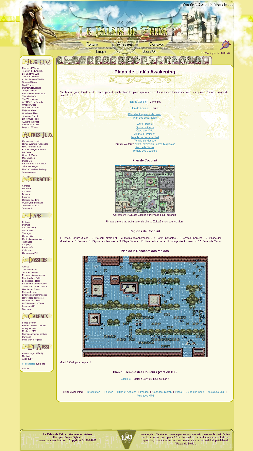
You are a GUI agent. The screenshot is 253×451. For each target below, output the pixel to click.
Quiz (24, 203)
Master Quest (31, 116)
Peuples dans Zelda (31, 278)
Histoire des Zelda (31, 289)
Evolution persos (30, 295)
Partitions (26, 337)
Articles (25, 266)
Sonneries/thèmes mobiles (34, 334)
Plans (178, 391)
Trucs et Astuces (126, 391)
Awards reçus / (29, 353)
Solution (108, 391)
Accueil (25, 368)
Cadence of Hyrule (31, 141)
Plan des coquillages (145, 117)
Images (144, 391)
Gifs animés (28, 230)
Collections (27, 250)
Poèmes (26, 225)
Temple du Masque (145, 140)
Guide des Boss (195, 391)
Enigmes (26, 197)
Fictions (26, 222)
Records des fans (30, 200)
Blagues (26, 194)
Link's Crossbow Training (34, 169)
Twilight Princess (30, 90)
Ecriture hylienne (30, 292)
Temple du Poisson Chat (145, 137)
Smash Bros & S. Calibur (34, 163)
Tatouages (27, 242)
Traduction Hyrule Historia (34, 286)
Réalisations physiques (33, 239)
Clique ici (126, 378)
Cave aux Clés (144, 130)
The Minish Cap (29, 96)
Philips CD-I (27, 161)
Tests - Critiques (30, 272)
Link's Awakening (30, 119)
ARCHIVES (27, 359)
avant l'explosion (144, 144)
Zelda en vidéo (29, 306)
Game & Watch (29, 155)
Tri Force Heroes (30, 76)
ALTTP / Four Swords (32, 102)
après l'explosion (165, 144)
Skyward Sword (29, 82)
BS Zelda (26, 152)
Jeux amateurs (29, 172)
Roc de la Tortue (144, 147)
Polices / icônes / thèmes (34, 325)
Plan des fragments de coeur (144, 114)
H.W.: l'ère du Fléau (31, 146)
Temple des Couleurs (145, 150)
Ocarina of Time (30, 113)
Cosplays (26, 244)
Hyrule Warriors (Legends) (35, 144)
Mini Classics (28, 158)
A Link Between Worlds (33, 79)
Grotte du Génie (145, 127)
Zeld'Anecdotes (29, 269)
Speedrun (26, 309)
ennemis (43, 295)
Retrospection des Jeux (33, 275)
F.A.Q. (40, 353)
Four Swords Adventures (34, 93)
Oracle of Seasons (31, 107)
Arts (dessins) (29, 227)
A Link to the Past (30, 122)
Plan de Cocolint (137, 101)
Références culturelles (33, 298)
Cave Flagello (145, 123)
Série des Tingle (30, 166)
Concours (27, 191)
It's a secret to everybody (34, 283)
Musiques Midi (29, 328)
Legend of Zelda (30, 127)
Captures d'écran (162, 391)
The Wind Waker (30, 99)
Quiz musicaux (35, 203)
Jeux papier (27, 208)
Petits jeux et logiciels (32, 339)
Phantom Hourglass (31, 88)
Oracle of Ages (29, 105)
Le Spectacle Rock (31, 281)
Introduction (93, 391)
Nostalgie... (27, 356)
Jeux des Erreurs (30, 205)
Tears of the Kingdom (32, 71)
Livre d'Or (27, 188)
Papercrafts (27, 247)
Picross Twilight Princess (34, 149)
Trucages (26, 233)
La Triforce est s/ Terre (33, 303)
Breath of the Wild (30, 74)
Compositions (28, 236)
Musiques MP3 (29, 331)
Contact (26, 186)
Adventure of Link (30, 124)
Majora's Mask (29, 110)
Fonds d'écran (29, 323)
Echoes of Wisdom (31, 68)
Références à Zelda (31, 300)
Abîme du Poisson (144, 133)
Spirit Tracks (28, 85)
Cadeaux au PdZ (30, 253)
